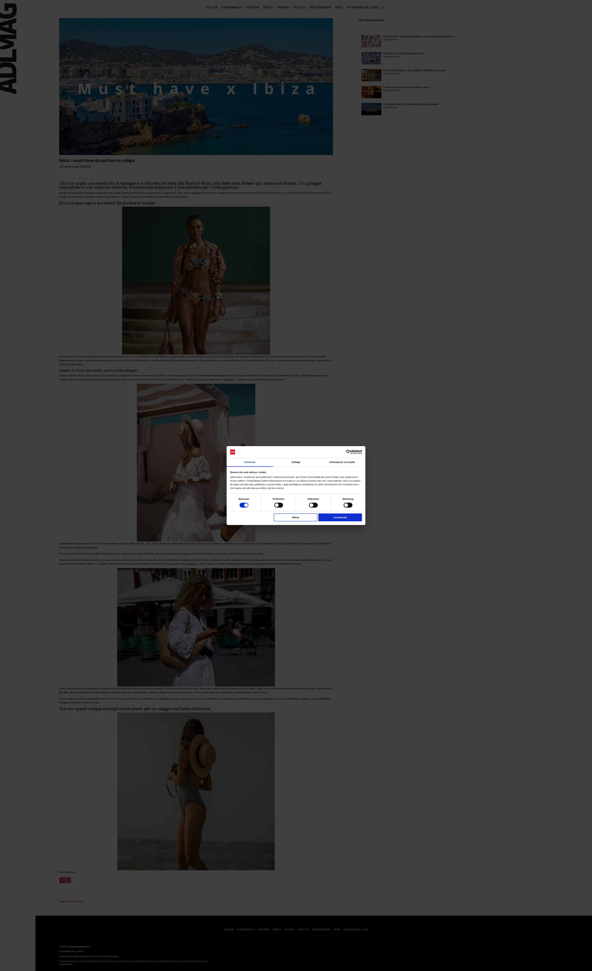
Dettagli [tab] (296, 462)
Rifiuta (295, 517)
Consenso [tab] (249, 462)
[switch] (278, 505)
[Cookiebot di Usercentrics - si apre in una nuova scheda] (348, 452)
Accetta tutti (340, 517)
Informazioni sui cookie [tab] (342, 462)
